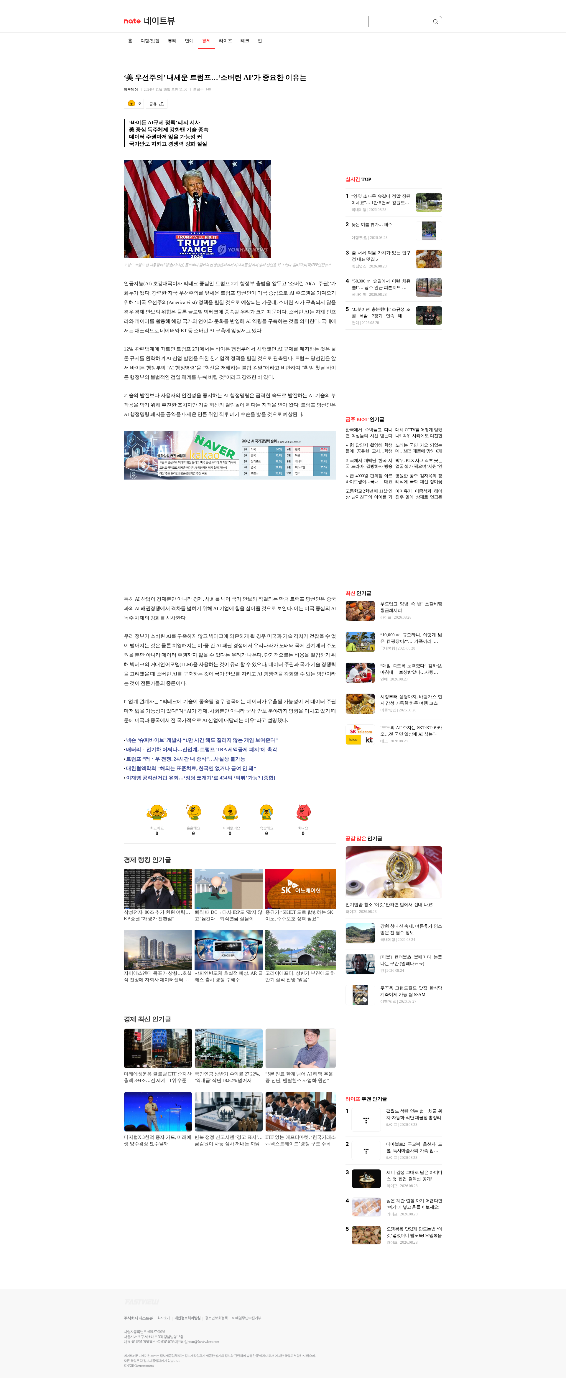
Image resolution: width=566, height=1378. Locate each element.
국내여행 (358, 200)
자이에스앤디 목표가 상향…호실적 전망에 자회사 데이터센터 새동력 (157, 977)
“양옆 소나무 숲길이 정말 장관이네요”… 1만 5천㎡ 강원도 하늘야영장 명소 (380, 193)
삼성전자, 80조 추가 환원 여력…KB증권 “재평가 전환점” (157, 915)
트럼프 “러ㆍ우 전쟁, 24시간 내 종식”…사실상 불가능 (185, 759)
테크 (245, 40)
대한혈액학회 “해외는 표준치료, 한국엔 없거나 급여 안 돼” (191, 768)
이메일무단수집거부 (246, 1318)
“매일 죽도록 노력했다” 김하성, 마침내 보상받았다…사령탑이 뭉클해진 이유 (411, 672)
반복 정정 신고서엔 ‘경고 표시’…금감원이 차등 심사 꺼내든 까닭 (229, 1140)
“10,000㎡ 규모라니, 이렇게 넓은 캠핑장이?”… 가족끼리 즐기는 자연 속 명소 (411, 641)
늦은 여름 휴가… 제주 (371, 215)
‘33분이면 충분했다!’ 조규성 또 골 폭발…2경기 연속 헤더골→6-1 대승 (381, 306)
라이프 (225, 40)
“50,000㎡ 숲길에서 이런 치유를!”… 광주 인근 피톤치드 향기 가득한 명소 (381, 278)
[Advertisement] (229, 543)
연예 (189, 40)
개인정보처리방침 (187, 1318)
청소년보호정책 (216, 1318)
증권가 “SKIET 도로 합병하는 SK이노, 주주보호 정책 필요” (299, 915)
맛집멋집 (359, 257)
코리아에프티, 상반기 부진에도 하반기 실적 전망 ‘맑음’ (300, 976)
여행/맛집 (150, 40)
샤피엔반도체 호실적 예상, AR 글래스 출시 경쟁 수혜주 (229, 976)
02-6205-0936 (140, 1342)
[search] (437, 21)
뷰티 (172, 40)
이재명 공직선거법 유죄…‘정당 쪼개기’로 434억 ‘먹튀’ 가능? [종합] (200, 778)
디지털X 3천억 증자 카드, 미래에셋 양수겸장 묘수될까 (157, 1140)
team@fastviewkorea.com (204, 1342)
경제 (206, 40)
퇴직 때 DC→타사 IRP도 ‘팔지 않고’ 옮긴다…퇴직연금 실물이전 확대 (228, 916)
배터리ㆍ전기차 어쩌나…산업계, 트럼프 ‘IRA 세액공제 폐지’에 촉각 (201, 749)
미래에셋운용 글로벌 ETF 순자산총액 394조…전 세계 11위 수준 (158, 1077)
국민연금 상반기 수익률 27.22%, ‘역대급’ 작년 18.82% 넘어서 (227, 1077)
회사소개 (163, 1318)
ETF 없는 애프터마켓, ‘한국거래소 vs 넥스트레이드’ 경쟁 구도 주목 (300, 1140)
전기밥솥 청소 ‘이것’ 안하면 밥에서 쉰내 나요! (389, 904)
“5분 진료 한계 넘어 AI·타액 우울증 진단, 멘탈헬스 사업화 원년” (299, 1077)
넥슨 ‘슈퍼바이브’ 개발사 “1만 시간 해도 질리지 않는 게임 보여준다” (202, 740)
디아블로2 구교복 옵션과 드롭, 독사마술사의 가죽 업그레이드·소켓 (414, 1150)
